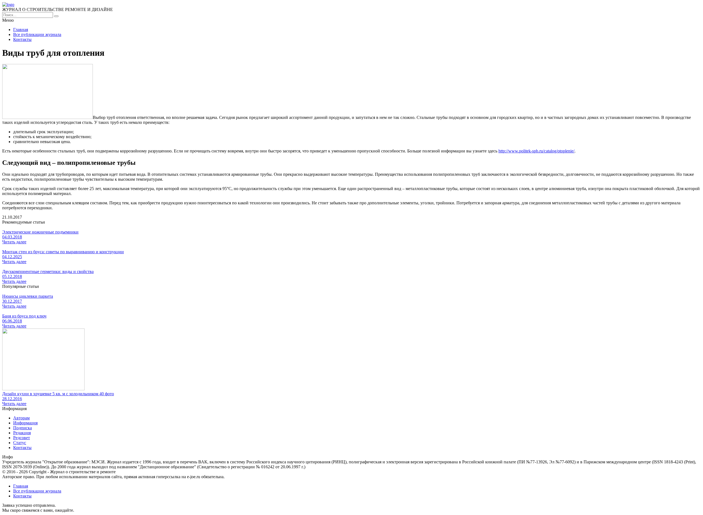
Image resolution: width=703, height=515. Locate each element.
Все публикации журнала (37, 34)
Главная (20, 29)
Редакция (22, 432)
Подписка (22, 427)
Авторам (21, 418)
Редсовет (21, 437)
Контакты (22, 39)
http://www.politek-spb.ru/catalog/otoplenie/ (536, 151)
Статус (19, 442)
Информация (25, 423)
